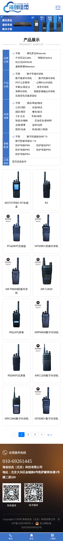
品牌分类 (6, 60)
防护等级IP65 (22, 149)
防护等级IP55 (43, 149)
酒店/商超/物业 (34, 103)
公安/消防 (20, 107)
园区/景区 (20, 111)
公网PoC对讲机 (44, 82)
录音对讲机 (43, 87)
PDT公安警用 (22, 82)
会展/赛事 (20, 125)
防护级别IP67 (43, 145)
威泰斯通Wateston (25, 66)
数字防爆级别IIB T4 (37, 136)
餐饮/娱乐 (37, 111)
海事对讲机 (21, 91)
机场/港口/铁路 (40, 129)
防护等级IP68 (22, 145)
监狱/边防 (37, 125)
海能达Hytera (45, 57)
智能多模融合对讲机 (44, 91)
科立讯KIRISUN (23, 62)
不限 (17, 53)
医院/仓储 (20, 129)
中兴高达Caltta (23, 57)
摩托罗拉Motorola (36, 53)
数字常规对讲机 (35, 73)
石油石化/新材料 (43, 120)
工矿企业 (20, 116)
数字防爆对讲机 (47, 78)
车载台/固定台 (22, 87)
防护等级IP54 (22, 154)
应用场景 (6, 116)
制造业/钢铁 (21, 120)
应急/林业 (37, 107)
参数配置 (6, 145)
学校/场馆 (37, 116)
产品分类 (6, 85)
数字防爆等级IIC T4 (25, 141)
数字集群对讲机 (23, 78)
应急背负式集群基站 (26, 95)
